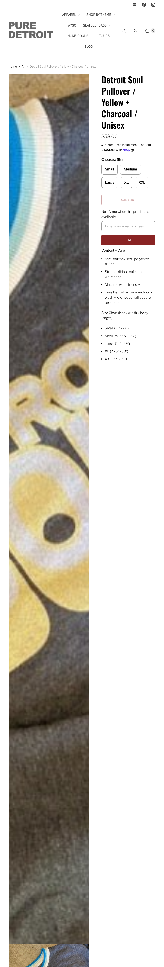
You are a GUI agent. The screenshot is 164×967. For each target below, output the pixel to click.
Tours (104, 35)
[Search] (123, 31)
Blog (88, 46)
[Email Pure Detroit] (134, 4)
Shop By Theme (98, 14)
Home (13, 66)
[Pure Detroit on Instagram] (153, 4)
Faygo (71, 25)
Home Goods (77, 35)
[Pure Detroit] (31, 31)
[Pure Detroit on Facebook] (144, 4)
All (23, 66)
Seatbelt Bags (95, 25)
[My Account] (135, 31)
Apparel (69, 14)
